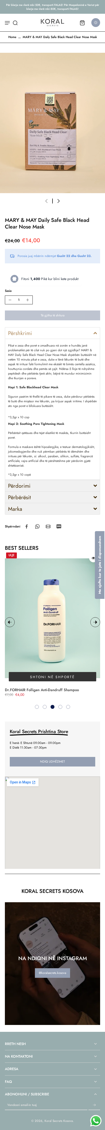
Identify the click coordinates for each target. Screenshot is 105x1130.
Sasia (8, 291)
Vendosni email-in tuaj (22, 1105)
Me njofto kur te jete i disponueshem (99, 565)
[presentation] (10, 622)
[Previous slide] (46, 201)
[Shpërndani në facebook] (26, 526)
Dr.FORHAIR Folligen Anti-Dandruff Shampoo (42, 690)
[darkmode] (95, 22)
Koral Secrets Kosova (58, 1121)
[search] (15, 22)
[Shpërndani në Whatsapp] (37, 526)
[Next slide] (58, 201)
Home (12, 37)
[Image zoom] (52, 123)
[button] (52, 315)
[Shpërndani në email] (48, 526)
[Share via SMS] (58, 526)
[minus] (10, 300)
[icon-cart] (82, 22)
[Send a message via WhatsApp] (96, 1121)
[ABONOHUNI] (94, 1105)
